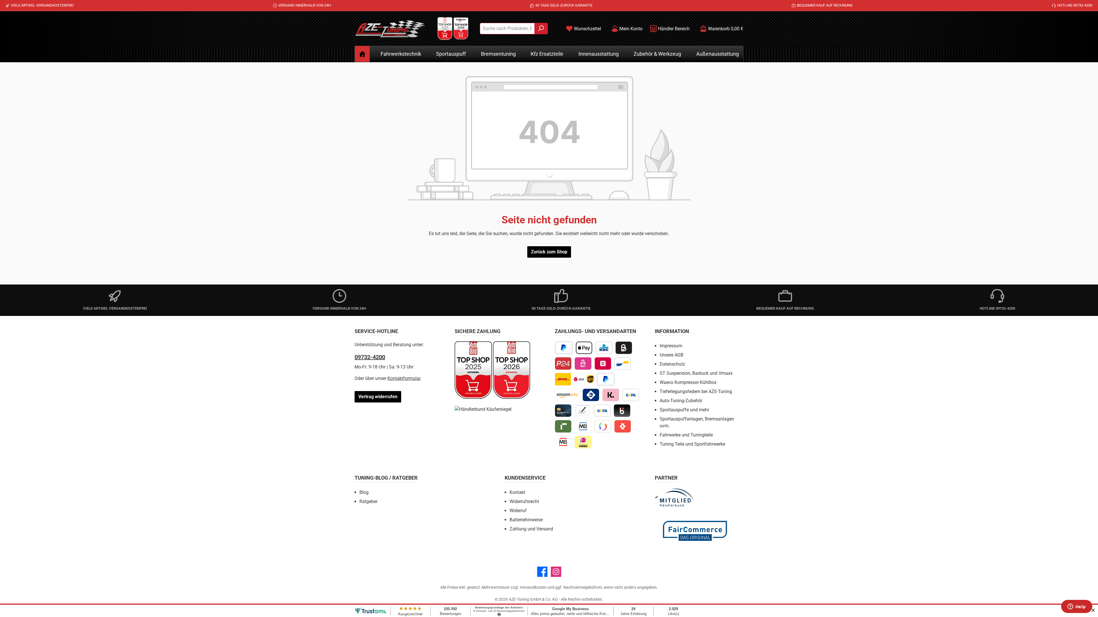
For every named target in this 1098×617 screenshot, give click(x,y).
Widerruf (518, 510)
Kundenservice (525, 478)
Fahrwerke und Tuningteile (686, 435)
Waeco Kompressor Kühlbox (688, 382)
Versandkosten (533, 587)
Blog (364, 492)
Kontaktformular (403, 378)
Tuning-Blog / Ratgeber (386, 478)
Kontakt (517, 492)
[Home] (362, 54)
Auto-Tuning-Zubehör (681, 400)
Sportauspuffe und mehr (684, 409)
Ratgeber (368, 501)
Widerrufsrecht (524, 501)
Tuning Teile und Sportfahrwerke (692, 444)
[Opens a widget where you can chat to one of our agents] (1076, 607)
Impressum (671, 345)
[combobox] (507, 28)
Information (672, 331)
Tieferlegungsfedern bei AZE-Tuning (696, 391)
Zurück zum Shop (549, 252)
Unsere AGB (671, 355)
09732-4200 (370, 357)
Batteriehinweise (526, 519)
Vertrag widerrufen (377, 396)
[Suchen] (541, 28)
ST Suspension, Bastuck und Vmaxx (696, 373)
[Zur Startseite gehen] (390, 28)
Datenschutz (672, 364)
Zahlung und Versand (531, 529)
